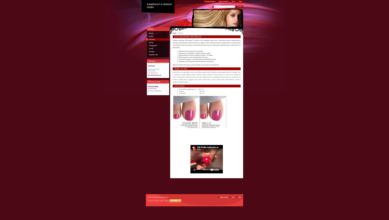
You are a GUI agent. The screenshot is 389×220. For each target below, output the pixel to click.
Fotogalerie (153, 45)
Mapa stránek (224, 197)
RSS (239, 197)
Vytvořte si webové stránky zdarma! (158, 201)
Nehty (151, 42)
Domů (151, 33)
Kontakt (151, 52)
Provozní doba (153, 86)
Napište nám (153, 55)
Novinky (152, 39)
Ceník (151, 48)
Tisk (233, 197)
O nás (151, 36)
